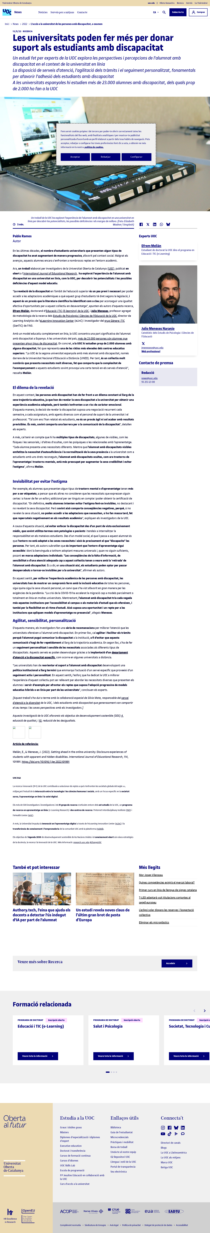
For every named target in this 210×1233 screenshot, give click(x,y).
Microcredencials (120, 1137)
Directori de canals (170, 1142)
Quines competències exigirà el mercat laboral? (167, 882)
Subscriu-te (178, 12)
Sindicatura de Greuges (95, 1225)
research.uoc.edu (81, 842)
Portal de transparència (123, 1166)
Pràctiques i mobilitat (122, 1142)
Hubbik (100, 828)
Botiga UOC (167, 1167)
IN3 (128, 810)
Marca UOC (166, 1162)
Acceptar (75, 156)
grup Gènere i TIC (114, 320)
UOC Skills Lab (67, 1165)
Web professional (150, 351)
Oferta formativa (167, 3)
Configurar (137, 156)
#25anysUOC (95, 842)
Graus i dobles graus (71, 1127)
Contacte (82, 12)
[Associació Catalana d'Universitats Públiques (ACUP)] (69, 1211)
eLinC (118, 823)
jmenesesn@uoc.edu (152, 347)
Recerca (180, 3)
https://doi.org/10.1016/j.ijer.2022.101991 (45, 761)
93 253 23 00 (148, 382)
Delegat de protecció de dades (159, 1225)
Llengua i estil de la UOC (123, 1161)
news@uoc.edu (149, 378)
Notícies (43, 12)
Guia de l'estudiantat (122, 1132)
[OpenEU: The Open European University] (28, 1215)
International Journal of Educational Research (50, 273)
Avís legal (114, 1225)
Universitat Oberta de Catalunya (17, 3)
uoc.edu (151, 3)
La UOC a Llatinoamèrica (174, 1152)
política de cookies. (94, 147)
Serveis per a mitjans (62, 12)
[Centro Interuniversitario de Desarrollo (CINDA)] (132, 1211)
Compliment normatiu (70, 1225)
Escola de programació (72, 1170)
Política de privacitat (131, 1225)
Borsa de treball (119, 1147)
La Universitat (201, 3)
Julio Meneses (99, 311)
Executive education (71, 1146)
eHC (30, 815)
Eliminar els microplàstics (154, 922)
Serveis (189, 3)
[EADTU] (174, 1211)
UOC (110, 268)
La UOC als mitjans (170, 1157)
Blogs (164, 1147)
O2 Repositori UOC (120, 1157)
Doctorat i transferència (72, 1150)
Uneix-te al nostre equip (123, 1152)
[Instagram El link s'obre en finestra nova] (163, 1128)
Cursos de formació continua (75, 1155)
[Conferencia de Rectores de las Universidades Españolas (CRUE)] (114, 1211)
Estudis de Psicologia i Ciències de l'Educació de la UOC (85, 316)
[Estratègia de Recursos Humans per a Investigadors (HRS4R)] (10, 1216)
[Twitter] (143, 343)
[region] (106, 144)
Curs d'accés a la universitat (74, 1184)
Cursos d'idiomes (69, 1160)
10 (40, 720)
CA (154, 12)
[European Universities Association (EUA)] (152, 1211)
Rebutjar (106, 156)
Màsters (64, 1132)
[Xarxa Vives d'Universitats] (93, 1211)
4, (122, 715)
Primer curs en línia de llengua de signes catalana (168, 890)
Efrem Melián (21, 311)
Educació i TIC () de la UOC (67, 311)
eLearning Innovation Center (57, 320)
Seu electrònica (119, 1171)
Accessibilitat (182, 1225)
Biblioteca (116, 1127)
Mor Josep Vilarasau (151, 875)
